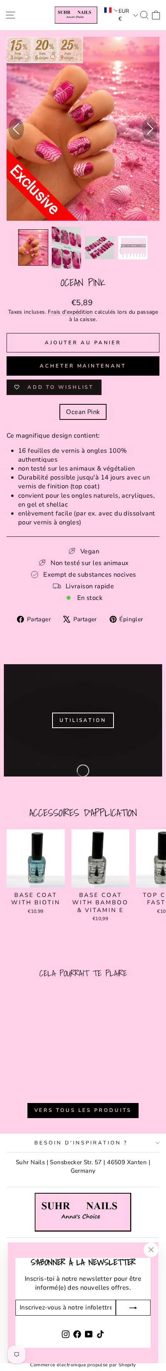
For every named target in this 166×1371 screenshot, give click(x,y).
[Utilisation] (83, 720)
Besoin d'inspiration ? (80, 1142)
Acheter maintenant (83, 366)
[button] (110, 10)
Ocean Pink (83, 411)
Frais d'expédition (70, 312)
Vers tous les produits (83, 1110)
